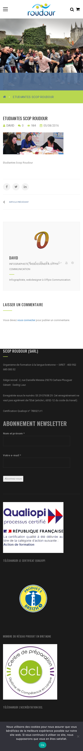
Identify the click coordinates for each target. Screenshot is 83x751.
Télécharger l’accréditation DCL (23, 707)
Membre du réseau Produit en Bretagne (27, 636)
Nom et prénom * (14, 433)
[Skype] (47, 262)
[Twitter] (29, 262)
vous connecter (26, 320)
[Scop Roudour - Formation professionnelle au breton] (41, 9)
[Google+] (60, 262)
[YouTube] (66, 262)
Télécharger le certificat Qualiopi (24, 561)
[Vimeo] (41, 262)
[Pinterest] (72, 262)
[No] (78, 736)
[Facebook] (35, 262)
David (10, 125)
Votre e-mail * (12, 455)
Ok (42, 745)
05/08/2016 (51, 125)
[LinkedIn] (53, 262)
